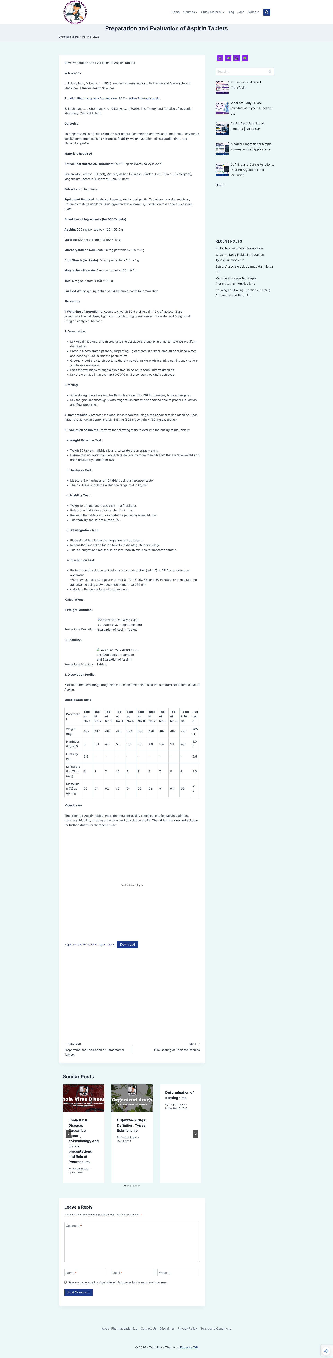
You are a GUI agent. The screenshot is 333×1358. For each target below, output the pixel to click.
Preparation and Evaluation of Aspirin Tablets (89, 944)
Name (71, 1273)
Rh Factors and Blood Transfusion (239, 248)
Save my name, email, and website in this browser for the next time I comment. (118, 1282)
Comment (74, 1225)
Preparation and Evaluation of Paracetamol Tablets (94, 1049)
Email (117, 1273)
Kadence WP (189, 1347)
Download (127, 944)
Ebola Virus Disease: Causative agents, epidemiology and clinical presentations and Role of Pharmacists (84, 1141)
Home (175, 12)
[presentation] (83, 1098)
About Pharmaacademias (119, 1328)
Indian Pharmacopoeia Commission (92, 98)
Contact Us (148, 1328)
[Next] (195, 1134)
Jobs (241, 12)
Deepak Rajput (70, 36)
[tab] (125, 1186)
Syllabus (254, 12)
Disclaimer (167, 1328)
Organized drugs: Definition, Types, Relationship (131, 1125)
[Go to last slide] (68, 1134)
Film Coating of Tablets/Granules (177, 1047)
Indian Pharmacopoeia (144, 98)
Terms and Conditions (215, 1328)
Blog (231, 12)
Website (164, 1273)
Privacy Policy (187, 1328)
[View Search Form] (266, 12)
